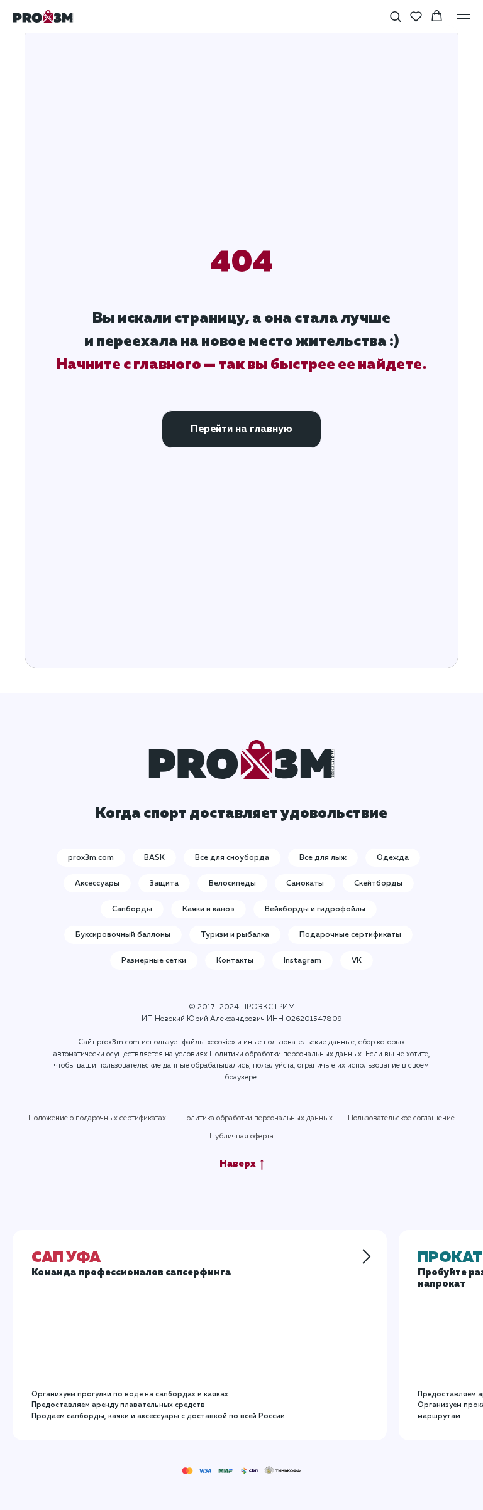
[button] (395, 16)
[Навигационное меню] (463, 16)
